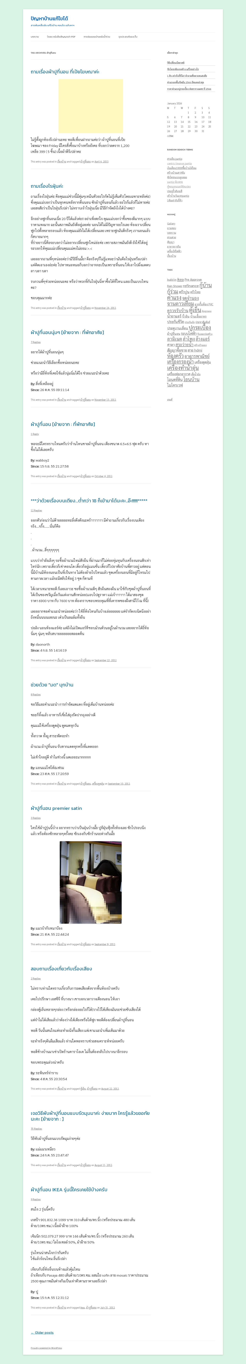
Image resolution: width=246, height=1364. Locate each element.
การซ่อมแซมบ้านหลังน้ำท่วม (97, 37)
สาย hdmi (195, 350)
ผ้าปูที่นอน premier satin (56, 808)
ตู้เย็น (83, 1088)
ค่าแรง (174, 297)
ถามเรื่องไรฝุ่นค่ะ (47, 186)
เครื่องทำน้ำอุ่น (183, 367)
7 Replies (36, 342)
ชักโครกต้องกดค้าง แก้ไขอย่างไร (183, 69)
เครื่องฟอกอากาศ (178, 374)
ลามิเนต (174, 338)
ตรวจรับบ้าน (177, 310)
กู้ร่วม (172, 291)
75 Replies (36, 1128)
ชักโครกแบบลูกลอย (177, 177)
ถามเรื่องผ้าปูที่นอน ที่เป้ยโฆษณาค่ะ (65, 71)
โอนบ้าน (191, 379)
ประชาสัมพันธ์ (202, 322)
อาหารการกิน (174, 246)
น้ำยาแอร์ (174, 316)
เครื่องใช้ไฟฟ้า (174, 251)
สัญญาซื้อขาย (177, 350)
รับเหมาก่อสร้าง (204, 333)
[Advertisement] (90, 106)
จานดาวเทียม (180, 303)
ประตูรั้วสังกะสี (174, 191)
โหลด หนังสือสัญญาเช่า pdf (61, 37)
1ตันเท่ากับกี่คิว (174, 200)
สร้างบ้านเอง (200, 345)
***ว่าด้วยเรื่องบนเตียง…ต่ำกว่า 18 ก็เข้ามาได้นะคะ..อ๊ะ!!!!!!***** (89, 500)
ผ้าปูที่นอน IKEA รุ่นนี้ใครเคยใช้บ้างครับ (69, 1189)
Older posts (42, 1332)
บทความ (35, 37)
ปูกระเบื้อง (200, 327)
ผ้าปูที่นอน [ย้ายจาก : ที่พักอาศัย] (63, 424)
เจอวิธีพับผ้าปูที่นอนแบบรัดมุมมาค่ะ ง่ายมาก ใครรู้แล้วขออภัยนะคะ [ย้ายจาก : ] (90, 1116)
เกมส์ (169, 399)
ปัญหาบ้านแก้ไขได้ (49, 18)
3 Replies (36, 817)
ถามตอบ (171, 228)
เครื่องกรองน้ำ (180, 361)
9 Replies (36, 1199)
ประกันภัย (190, 322)
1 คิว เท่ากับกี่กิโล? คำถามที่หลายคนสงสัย (187, 75)
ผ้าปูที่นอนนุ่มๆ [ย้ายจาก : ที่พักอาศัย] (67, 332)
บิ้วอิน (185, 316)
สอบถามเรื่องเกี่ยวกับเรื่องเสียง (61, 968)
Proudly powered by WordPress (46, 1347)
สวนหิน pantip (174, 158)
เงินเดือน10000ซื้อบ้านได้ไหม (181, 168)
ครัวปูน (184, 291)
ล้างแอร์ (203, 338)
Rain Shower (174, 286)
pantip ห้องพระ (175, 181)
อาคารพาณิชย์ (196, 356)
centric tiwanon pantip (179, 163)
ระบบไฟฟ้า (189, 333)
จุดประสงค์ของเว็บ (128, 37)
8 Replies (36, 694)
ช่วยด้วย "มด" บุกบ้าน (52, 684)
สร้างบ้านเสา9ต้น (176, 172)
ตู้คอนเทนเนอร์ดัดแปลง (179, 186)
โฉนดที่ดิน (175, 379)
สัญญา (170, 242)
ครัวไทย (195, 292)
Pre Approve (193, 279)
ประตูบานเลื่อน (177, 328)
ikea (82, 1307)
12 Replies (36, 510)
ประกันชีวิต (175, 321)
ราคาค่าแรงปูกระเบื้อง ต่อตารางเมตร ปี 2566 (189, 88)
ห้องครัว (175, 355)
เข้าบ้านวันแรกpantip (178, 195)
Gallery (171, 223)
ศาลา (171, 344)
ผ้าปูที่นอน (85, 161)
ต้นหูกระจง (206, 311)
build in (171, 279)
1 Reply (35, 434)
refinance (191, 285)
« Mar (170, 135)
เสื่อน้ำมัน (195, 374)
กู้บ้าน (205, 285)
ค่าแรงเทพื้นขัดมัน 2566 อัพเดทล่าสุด (185, 82)
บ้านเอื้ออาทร (198, 316)
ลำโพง (189, 338)
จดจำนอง (190, 298)
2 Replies (36, 978)
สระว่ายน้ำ (184, 344)
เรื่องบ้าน (61, 161)
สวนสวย (171, 237)
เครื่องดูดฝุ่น (98, 783)
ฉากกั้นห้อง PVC (204, 304)
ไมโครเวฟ (175, 385)
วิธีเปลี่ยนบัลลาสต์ (175, 62)
